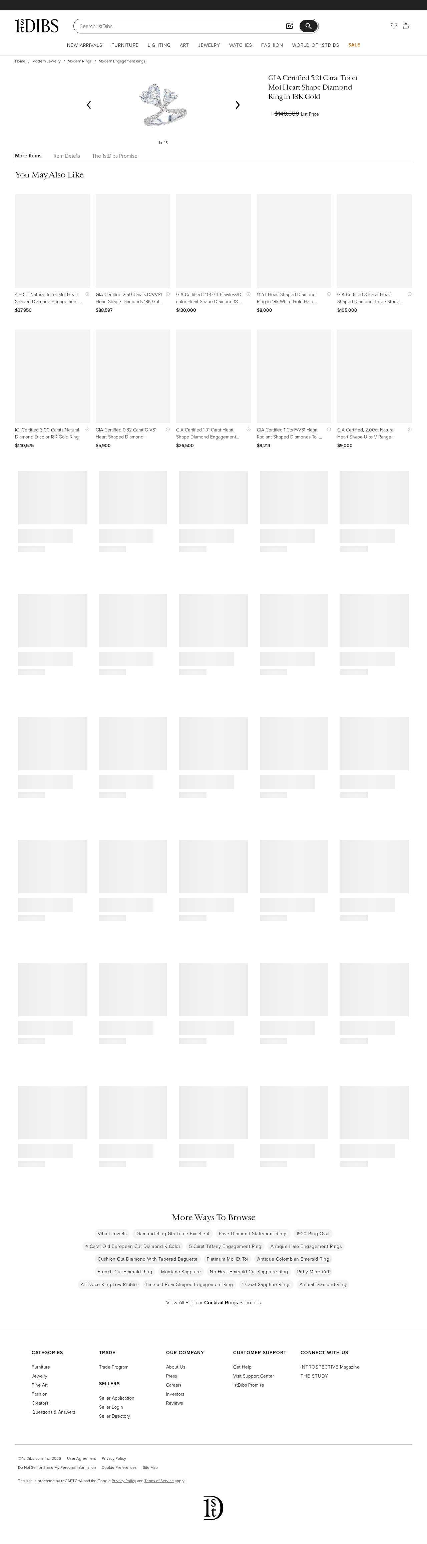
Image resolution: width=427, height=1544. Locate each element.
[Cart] (406, 26)
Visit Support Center (253, 1376)
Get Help (242, 1367)
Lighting (159, 45)
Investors (175, 1394)
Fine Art (40, 1385)
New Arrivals (84, 45)
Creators (40, 1403)
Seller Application (116, 1398)
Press (171, 1376)
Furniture (125, 45)
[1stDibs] (36, 25)
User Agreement (81, 1458)
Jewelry (209, 45)
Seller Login (111, 1407)
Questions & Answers (53, 1412)
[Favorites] (394, 26)
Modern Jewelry (46, 61)
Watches (240, 45)
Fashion (272, 45)
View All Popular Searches (213, 1302)
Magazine (330, 1367)
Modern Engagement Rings (122, 61)
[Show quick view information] (86, 294)
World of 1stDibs (315, 45)
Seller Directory (114, 1416)
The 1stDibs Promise (114, 155)
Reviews (174, 1403)
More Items (28, 155)
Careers (173, 1385)
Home (20, 61)
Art (184, 45)
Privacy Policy (114, 1458)
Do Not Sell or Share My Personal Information (57, 1467)
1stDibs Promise (248, 1385)
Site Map (150, 1467)
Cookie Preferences (119, 1467)
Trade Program (113, 1367)
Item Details (67, 155)
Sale (354, 44)
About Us (175, 1367)
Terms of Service (159, 1481)
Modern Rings (80, 61)
